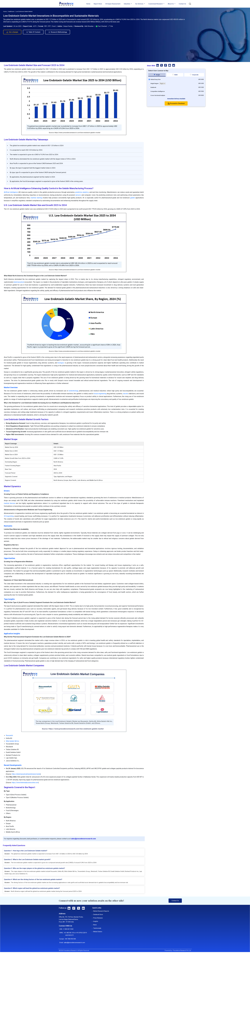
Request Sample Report (124, 538)
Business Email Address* (108, 507)
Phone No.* (104, 515)
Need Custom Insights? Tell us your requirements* (115, 522)
